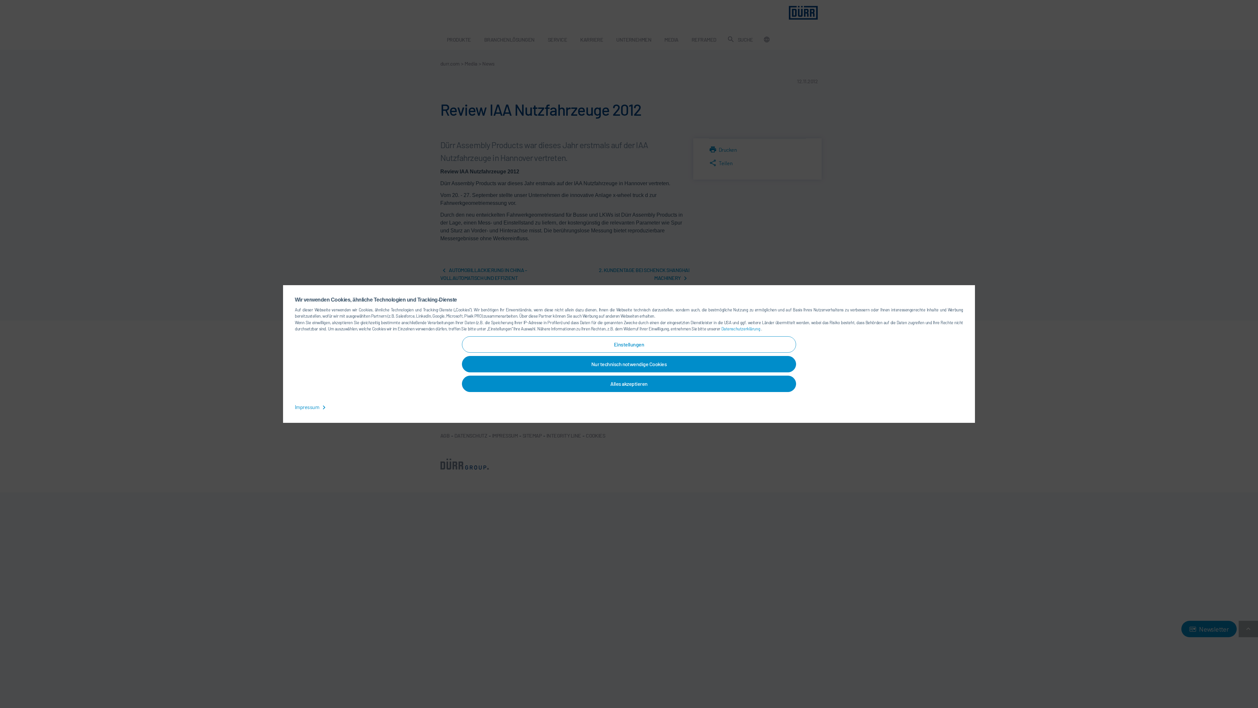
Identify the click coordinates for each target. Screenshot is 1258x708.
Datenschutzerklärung (741, 328)
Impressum (307, 407)
